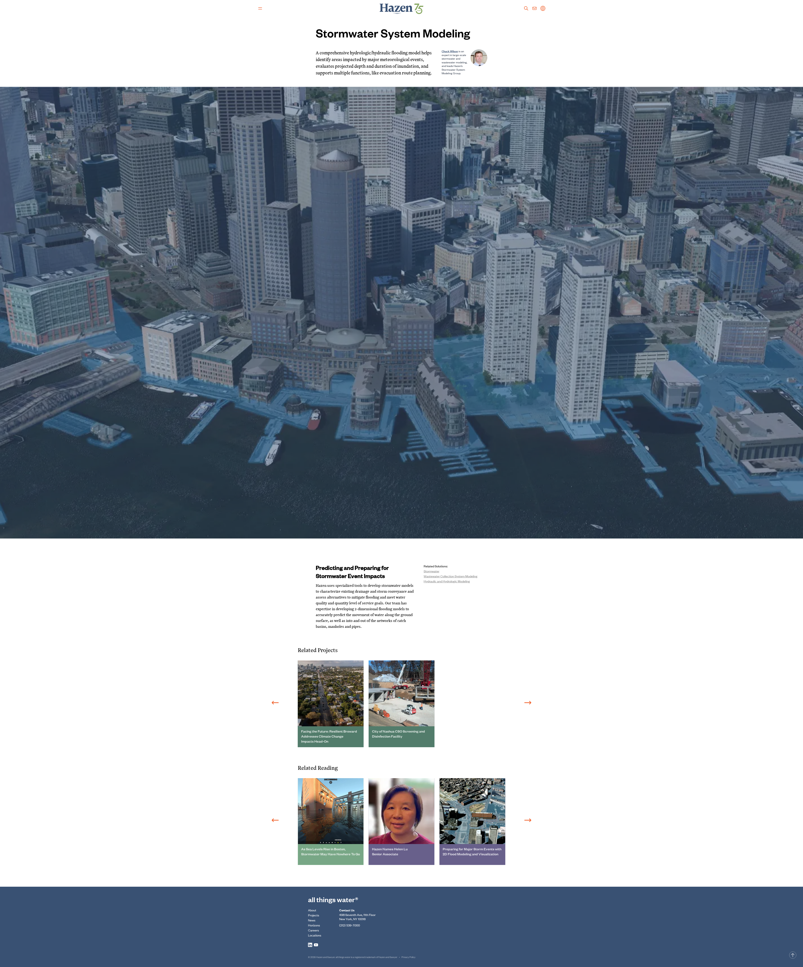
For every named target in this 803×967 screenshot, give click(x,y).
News (311, 920)
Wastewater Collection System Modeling (450, 576)
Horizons (314, 925)
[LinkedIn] (310, 945)
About (312, 910)
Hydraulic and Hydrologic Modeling (447, 581)
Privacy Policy (409, 957)
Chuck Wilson (450, 51)
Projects (313, 915)
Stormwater (431, 571)
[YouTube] (316, 945)
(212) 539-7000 (349, 925)
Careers (313, 930)
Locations (314, 935)
